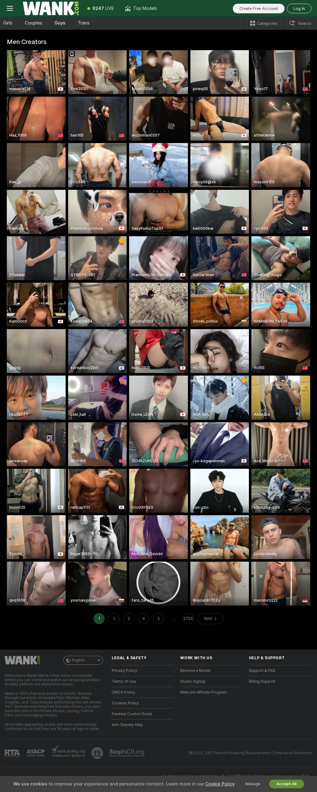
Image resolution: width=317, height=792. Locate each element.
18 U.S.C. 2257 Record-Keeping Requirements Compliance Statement (250, 753)
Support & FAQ (262, 670)
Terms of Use (124, 681)
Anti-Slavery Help (127, 725)
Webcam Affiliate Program (203, 692)
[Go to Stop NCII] (127, 753)
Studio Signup (193, 681)
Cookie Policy (219, 783)
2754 (188, 618)
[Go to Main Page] (51, 8)
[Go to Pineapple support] (97, 753)
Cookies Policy (125, 703)
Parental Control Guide (132, 714)
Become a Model (195, 670)
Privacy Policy (124, 670)
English (78, 660)
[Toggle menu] (10, 8)
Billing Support (262, 681)
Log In (299, 8)
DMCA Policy (123, 692)
